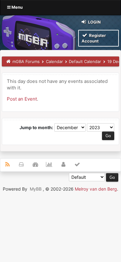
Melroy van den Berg (96, 189)
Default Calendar (85, 61)
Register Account (94, 38)
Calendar (54, 61)
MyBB (36, 189)
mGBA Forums (26, 61)
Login (94, 22)
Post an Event (22, 99)
